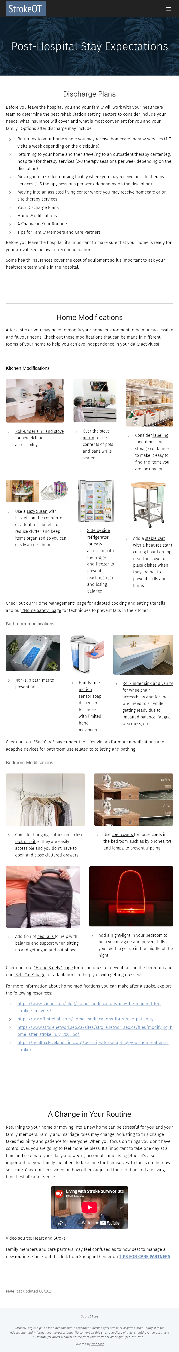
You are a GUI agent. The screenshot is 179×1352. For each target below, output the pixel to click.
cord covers (123, 834)
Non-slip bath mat (32, 680)
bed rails (46, 936)
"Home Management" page (60, 603)
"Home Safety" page (41, 610)
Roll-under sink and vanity (148, 683)
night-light (120, 935)
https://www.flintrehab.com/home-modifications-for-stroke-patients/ (86, 1019)
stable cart (155, 538)
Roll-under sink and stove (39, 431)
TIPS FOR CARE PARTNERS (144, 1256)
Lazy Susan (37, 511)
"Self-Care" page (29, 974)
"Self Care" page (49, 742)
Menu (168, 8)
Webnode (97, 1344)
